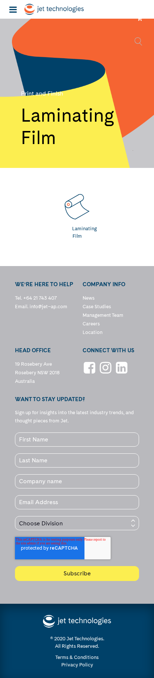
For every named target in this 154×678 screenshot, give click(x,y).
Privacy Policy (77, 665)
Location (92, 332)
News (89, 298)
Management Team (103, 315)
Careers (91, 323)
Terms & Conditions (77, 657)
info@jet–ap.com (48, 306)
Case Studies (97, 306)
